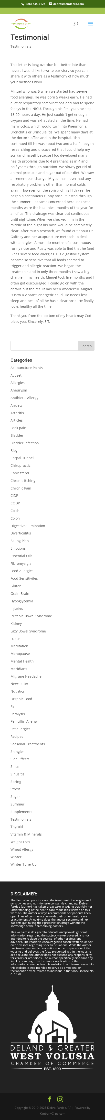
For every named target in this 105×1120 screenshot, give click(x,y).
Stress (15, 789)
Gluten (15, 586)
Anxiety (16, 405)
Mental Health (22, 661)
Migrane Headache (26, 676)
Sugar (15, 796)
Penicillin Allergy (24, 721)
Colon (15, 518)
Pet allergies (20, 729)
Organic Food (21, 698)
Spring (15, 781)
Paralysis (17, 714)
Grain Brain (19, 593)
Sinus (15, 766)
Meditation (19, 646)
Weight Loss (20, 841)
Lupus (15, 638)
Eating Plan (19, 540)
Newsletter (19, 683)
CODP (15, 503)
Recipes (16, 736)
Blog (14, 450)
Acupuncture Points (26, 367)
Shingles (17, 751)
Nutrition (17, 691)
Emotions (18, 548)
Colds (15, 510)
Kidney (16, 623)
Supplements (21, 811)
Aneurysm (18, 390)
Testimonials (20, 46)
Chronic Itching (22, 480)
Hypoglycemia (21, 601)
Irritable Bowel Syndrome (31, 616)
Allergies (17, 382)
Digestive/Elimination (27, 525)
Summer (17, 804)
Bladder (16, 435)
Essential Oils (21, 556)
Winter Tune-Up (23, 864)
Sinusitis (17, 774)
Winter (15, 857)
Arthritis (17, 413)
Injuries (16, 608)
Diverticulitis (20, 533)
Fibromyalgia (21, 563)
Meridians (18, 668)
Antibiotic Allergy (24, 397)
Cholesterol (19, 473)
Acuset (15, 375)
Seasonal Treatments (27, 744)
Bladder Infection (24, 443)
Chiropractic (20, 465)
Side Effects (20, 759)
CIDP (14, 495)
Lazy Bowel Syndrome (28, 631)
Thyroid (16, 826)
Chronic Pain (20, 488)
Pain (14, 706)
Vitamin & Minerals (26, 834)
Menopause (20, 653)
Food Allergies (21, 570)
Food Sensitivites (24, 578)
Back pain (18, 427)
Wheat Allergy (21, 849)
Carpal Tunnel (22, 458)
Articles (16, 420)
